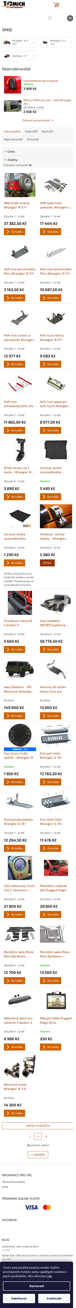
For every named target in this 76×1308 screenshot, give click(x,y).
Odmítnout (19, 1298)
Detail (47, 562)
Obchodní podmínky (13, 1182)
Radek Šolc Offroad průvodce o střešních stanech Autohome (37, 1256)
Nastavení (36, 1286)
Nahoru (39, 1154)
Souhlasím (54, 1298)
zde (49, 1276)
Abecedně (33, 139)
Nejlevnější (31, 131)
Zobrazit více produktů (36, 120)
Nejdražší (47, 131)
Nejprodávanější (13, 139)
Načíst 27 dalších (38, 1125)
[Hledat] (50, 18)
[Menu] (70, 18)
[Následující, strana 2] (38, 1136)
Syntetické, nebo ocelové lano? (20, 1247)
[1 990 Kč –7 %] (20, 735)
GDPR (5, 1187)
